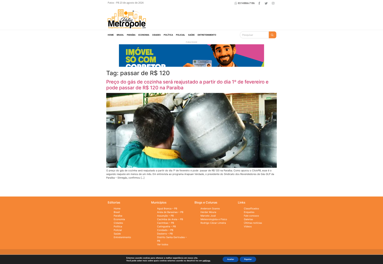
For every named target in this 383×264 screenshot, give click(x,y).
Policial (180, 35)
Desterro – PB (165, 233)
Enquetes (249, 212)
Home (111, 35)
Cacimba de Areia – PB (170, 219)
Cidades (156, 35)
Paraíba (131, 35)
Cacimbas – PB (165, 222)
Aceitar (230, 259)
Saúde (191, 35)
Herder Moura (208, 212)
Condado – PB (165, 230)
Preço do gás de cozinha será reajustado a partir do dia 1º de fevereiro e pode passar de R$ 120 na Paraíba (187, 84)
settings (206, 260)
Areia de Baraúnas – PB (170, 212)
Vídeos (248, 226)
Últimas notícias (253, 222)
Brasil (120, 35)
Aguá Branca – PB (167, 208)
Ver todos (162, 244)
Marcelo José (208, 215)
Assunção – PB (165, 215)
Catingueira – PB (166, 226)
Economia (143, 35)
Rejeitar (248, 259)
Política (168, 35)
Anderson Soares (210, 208)
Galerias (248, 219)
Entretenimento (207, 35)
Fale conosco (251, 215)
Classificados (251, 208)
